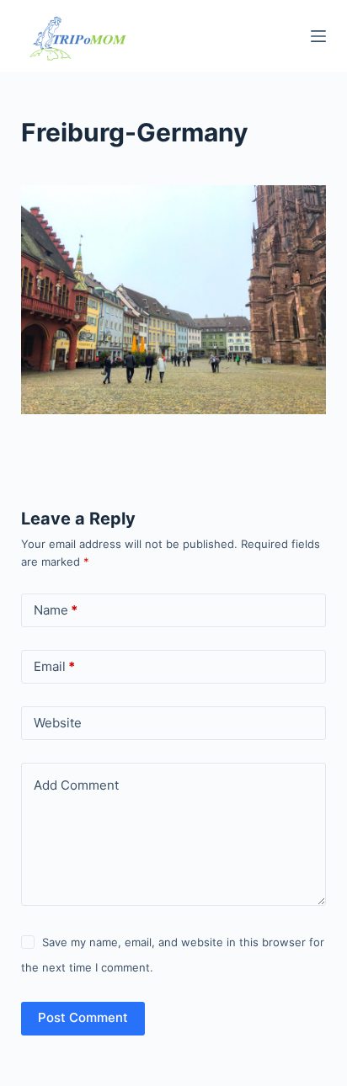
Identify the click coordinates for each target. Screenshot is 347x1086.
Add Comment (76, 785)
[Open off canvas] (318, 36)
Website (58, 723)
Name (55, 610)
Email (54, 666)
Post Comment (83, 1017)
